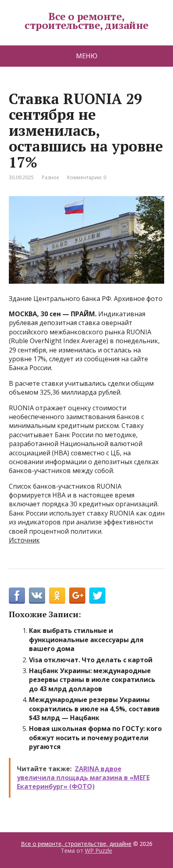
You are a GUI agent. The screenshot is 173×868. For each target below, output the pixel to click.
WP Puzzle (98, 850)
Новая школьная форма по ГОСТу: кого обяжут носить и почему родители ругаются (95, 737)
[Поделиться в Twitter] (97, 596)
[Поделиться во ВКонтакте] (37, 596)
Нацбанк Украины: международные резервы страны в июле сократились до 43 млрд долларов (92, 679)
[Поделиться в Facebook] (17, 596)
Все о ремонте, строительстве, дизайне (86, 20)
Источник (24, 540)
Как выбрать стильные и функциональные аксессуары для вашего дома (86, 639)
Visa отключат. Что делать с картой (90, 659)
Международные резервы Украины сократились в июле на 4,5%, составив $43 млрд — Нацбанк (94, 708)
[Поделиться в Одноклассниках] (57, 596)
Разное (50, 177)
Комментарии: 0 (86, 177)
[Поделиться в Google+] (77, 596)
